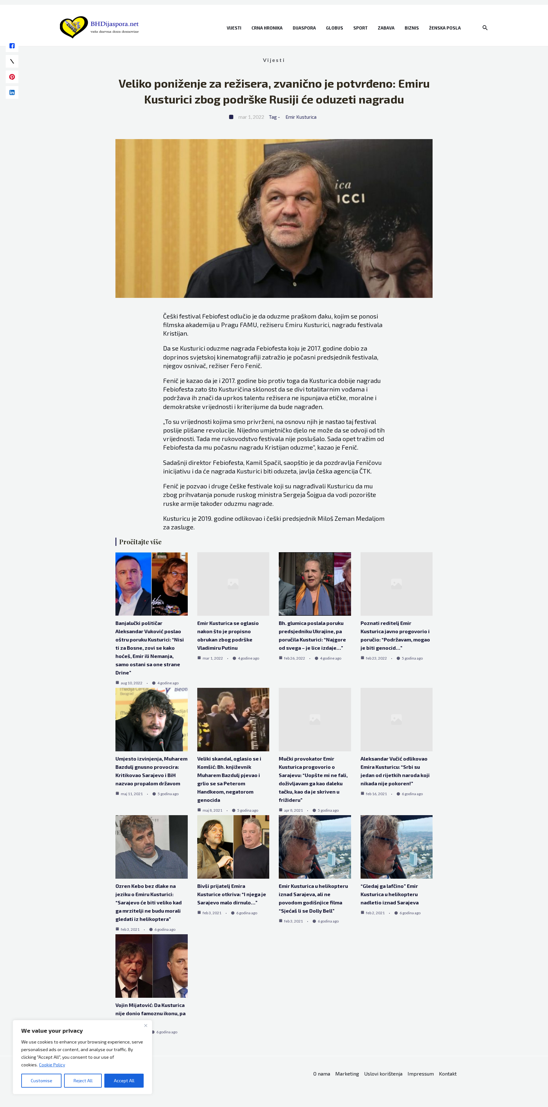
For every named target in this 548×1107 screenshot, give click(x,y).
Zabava (386, 27)
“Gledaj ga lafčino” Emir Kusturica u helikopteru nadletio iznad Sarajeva (390, 894)
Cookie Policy (52, 1064)
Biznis (412, 27)
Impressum (421, 1073)
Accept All (124, 1080)
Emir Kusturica (301, 117)
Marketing (347, 1073)
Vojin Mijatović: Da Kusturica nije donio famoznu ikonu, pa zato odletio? (150, 1013)
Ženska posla (445, 27)
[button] (485, 28)
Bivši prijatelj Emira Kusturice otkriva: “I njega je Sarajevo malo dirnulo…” (231, 894)
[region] (82, 1057)
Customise (41, 1080)
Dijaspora (304, 27)
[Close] (145, 1025)
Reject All (83, 1080)
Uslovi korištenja (383, 1073)
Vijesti (234, 27)
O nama (321, 1073)
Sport (360, 27)
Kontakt (448, 1073)
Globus (334, 27)
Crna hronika (267, 27)
